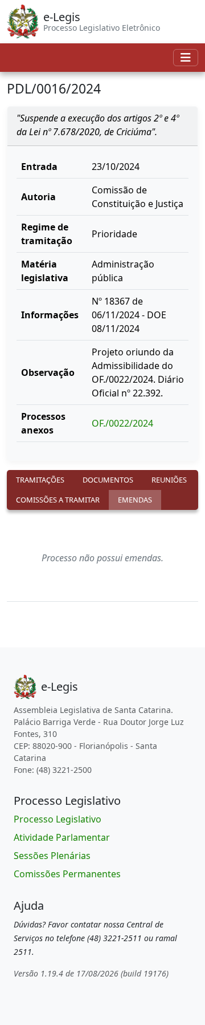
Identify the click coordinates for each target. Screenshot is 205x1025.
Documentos (108, 480)
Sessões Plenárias (52, 855)
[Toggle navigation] (185, 57)
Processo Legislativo (57, 819)
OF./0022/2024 (122, 423)
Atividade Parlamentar (62, 837)
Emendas (135, 500)
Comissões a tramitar (58, 500)
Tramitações (40, 480)
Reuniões (169, 480)
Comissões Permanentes (67, 874)
